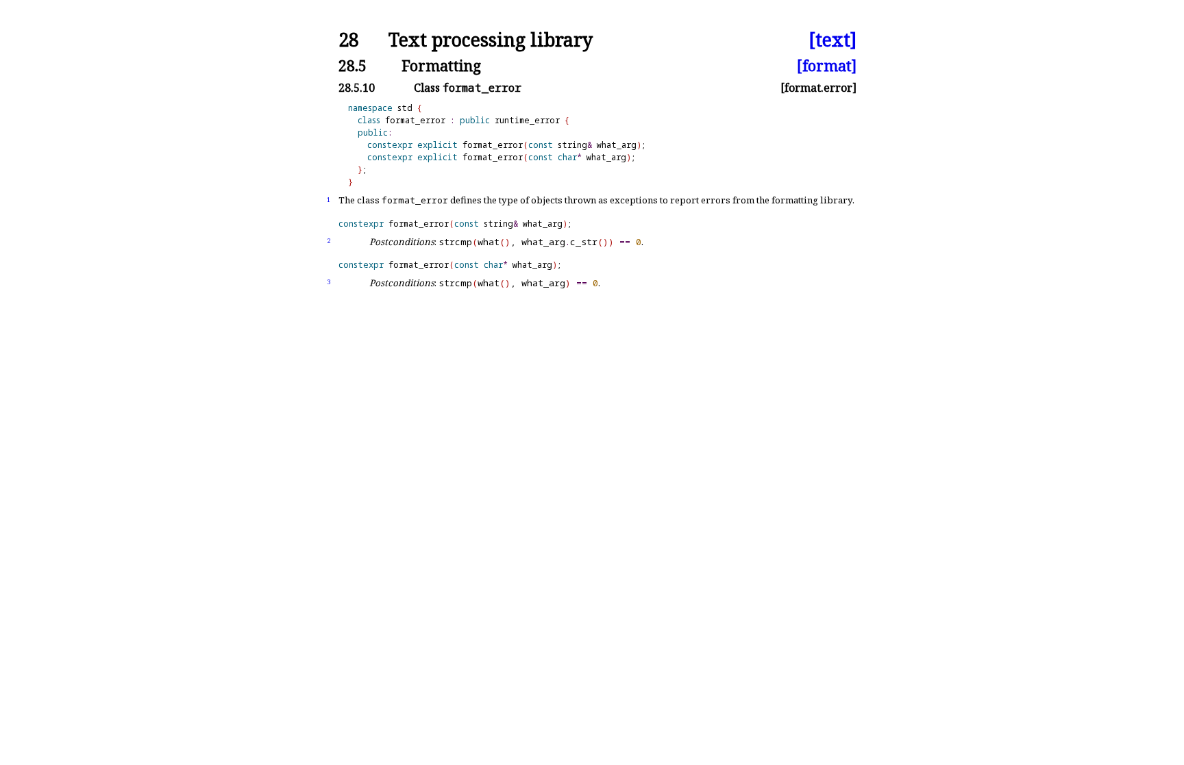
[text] (832, 40)
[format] (826, 65)
